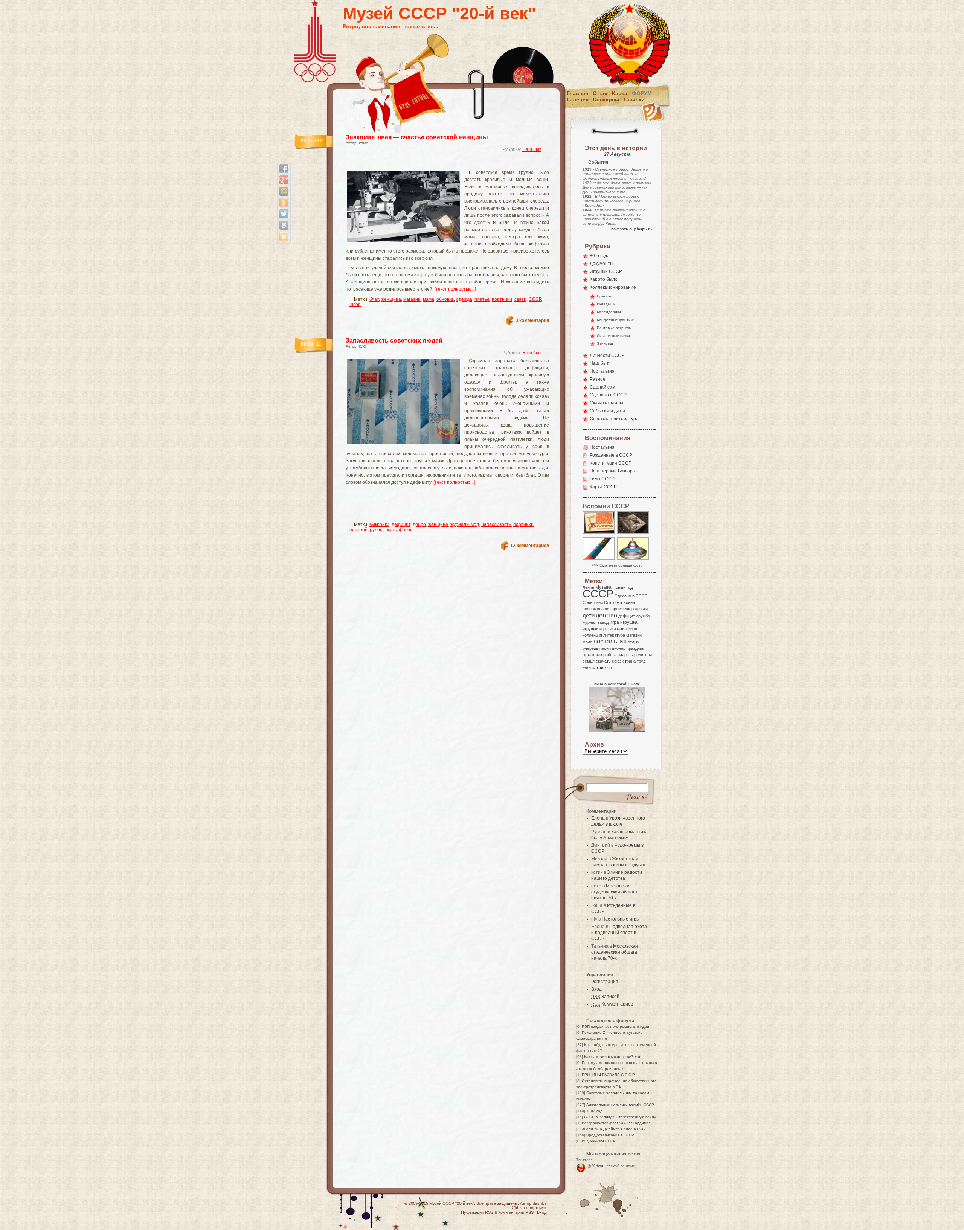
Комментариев (612, 1004)
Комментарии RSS (516, 1212)
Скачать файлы (606, 402)
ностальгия (610, 641)
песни (605, 648)
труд (641, 661)
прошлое (592, 654)
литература (614, 635)
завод (603, 622)
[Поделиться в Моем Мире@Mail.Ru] (283, 191)
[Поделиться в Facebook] (283, 168)
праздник (635, 648)
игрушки (590, 628)
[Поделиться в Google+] (283, 179)
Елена (598, 818)
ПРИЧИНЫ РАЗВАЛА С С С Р (608, 1075)
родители (643, 654)
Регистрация (604, 981)
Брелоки (604, 296)
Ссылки (634, 99)
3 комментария (532, 320)
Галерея (578, 99)
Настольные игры (621, 919)
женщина (391, 299)
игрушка (629, 622)
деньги (641, 609)
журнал (589, 622)
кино (632, 628)
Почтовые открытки (614, 328)
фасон (406, 529)
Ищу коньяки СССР (599, 1141)
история (618, 628)
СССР (535, 299)
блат (374, 299)
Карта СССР (603, 486)
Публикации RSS (477, 1212)
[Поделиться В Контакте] (283, 225)
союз (616, 661)
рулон (376, 529)
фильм (589, 668)
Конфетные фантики (616, 320)
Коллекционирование (613, 287)
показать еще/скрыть (631, 229)
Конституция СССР (610, 463)
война (629, 602)
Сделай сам (602, 387)
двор (629, 609)
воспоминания (596, 609)
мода (587, 642)
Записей (605, 996)
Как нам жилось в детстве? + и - (613, 1057)
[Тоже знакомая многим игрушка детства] (633, 559)
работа (609, 654)
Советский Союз (598, 602)
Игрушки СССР (606, 271)
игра (614, 622)
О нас (600, 93)
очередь (590, 648)
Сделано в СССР (608, 395)
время (618, 609)
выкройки (379, 524)
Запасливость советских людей (394, 340)
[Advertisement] (438, 164)
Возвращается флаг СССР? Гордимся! (616, 1123)
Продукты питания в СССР (610, 1135)
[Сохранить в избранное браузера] (283, 236)
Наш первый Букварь (612, 471)
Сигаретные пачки (613, 336)
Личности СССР (607, 355)
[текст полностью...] (455, 289)
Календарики (609, 312)
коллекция (592, 635)
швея (355, 304)
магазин (412, 299)
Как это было (604, 279)
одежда (464, 299)
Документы (601, 263)
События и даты (607, 410)
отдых (633, 642)
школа (604, 668)
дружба (643, 616)
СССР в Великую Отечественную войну (620, 1117)
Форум (642, 93)
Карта (619, 93)
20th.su (518, 1208)
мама (428, 299)
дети (589, 615)
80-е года (600, 255)
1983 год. (595, 1111)
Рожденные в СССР (611, 455)
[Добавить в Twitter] (283, 213)
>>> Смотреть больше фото (617, 565)
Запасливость (496, 524)
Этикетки (605, 343)
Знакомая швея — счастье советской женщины (417, 137)
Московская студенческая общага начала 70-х (614, 892)
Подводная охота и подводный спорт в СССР (619, 932)
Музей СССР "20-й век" (439, 13)
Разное (598, 379)
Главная (577, 93)
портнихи (502, 299)
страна (629, 661)
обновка (445, 299)
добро (419, 524)
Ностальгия (602, 371)
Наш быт (531, 149)
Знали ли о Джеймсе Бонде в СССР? (616, 1129)
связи (520, 299)
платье (482, 299)
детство (606, 615)
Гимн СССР (602, 479)
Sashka (539, 1203)
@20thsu (595, 1166)
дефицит (401, 524)
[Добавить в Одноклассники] (283, 202)
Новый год (623, 587)
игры (604, 628)
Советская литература (614, 418)
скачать (603, 661)
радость (625, 654)
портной (358, 529)
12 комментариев (529, 545)
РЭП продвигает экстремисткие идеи (615, 1026)
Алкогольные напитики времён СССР (620, 1105)
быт (618, 602)
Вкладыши (606, 304)
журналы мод (464, 524)
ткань (391, 529)
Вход (596, 989)
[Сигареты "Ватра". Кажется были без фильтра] (599, 534)
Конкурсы (606, 99)
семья (589, 661)
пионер (618, 648)
